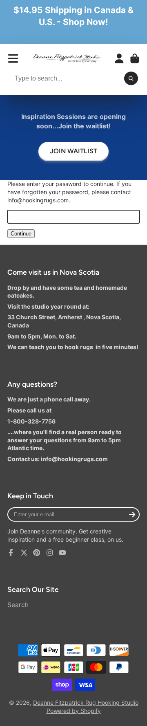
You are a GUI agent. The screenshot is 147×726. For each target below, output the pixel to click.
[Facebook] (11, 552)
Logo (66, 58)
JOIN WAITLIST (73, 151)
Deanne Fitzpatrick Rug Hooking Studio (85, 702)
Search (18, 605)
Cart (135, 58)
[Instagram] (49, 552)
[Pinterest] (36, 552)
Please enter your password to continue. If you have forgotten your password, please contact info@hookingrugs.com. (69, 191)
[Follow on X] (24, 552)
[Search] (131, 78)
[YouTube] (62, 552)
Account (119, 58)
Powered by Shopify (74, 710)
